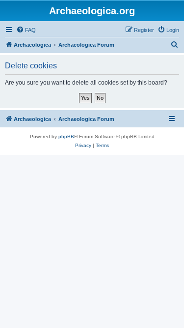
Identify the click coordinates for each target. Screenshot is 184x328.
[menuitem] (26, 30)
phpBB (66, 136)
